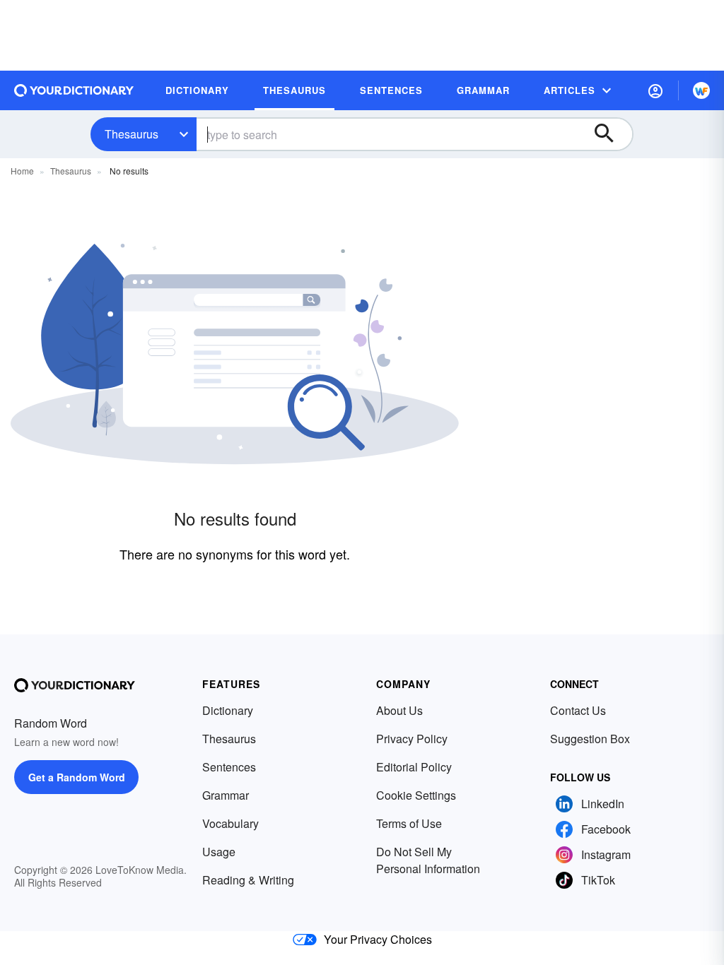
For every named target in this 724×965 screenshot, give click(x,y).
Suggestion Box (590, 738)
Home (22, 171)
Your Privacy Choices (378, 939)
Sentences (229, 767)
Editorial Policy (414, 767)
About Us (399, 710)
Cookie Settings (416, 795)
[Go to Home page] (74, 90)
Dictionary (227, 710)
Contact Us (578, 710)
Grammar (225, 795)
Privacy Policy (412, 738)
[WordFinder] (701, 90)
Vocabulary (230, 823)
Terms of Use (409, 823)
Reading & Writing (248, 880)
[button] (655, 90)
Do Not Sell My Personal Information (428, 860)
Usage (218, 851)
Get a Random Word (76, 777)
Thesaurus (131, 134)
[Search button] (611, 134)
